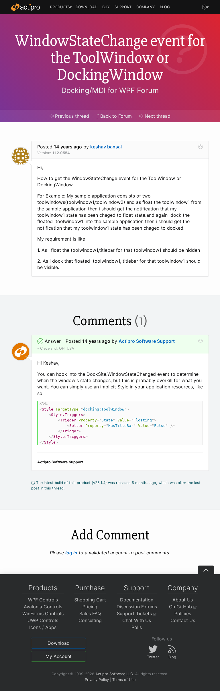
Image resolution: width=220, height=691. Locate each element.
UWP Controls (43, 620)
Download (59, 643)
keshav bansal (106, 147)
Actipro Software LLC (114, 674)
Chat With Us (136, 620)
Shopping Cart (90, 600)
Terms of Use (123, 680)
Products (42, 588)
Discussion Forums (137, 606)
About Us (182, 600)
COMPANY (145, 7)
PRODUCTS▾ (61, 7)
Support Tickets (135, 613)
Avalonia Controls (43, 606)
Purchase (90, 588)
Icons (35, 627)
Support (137, 588)
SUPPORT (123, 7)
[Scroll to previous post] (200, 341)
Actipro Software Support (147, 341)
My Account (59, 656)
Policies (182, 613)
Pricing (89, 606)
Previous (71, 116)
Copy (195, 406)
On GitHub (181, 606)
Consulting (90, 620)
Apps (50, 627)
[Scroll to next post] (200, 147)
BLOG (165, 7)
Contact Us (182, 620)
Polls (136, 627)
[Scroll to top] (206, 570)
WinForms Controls (43, 613)
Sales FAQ (90, 613)
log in (71, 552)
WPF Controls (43, 600)
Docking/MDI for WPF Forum (110, 90)
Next (156, 116)
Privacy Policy (97, 680)
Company (183, 588)
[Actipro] (25, 7)
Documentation (136, 600)
